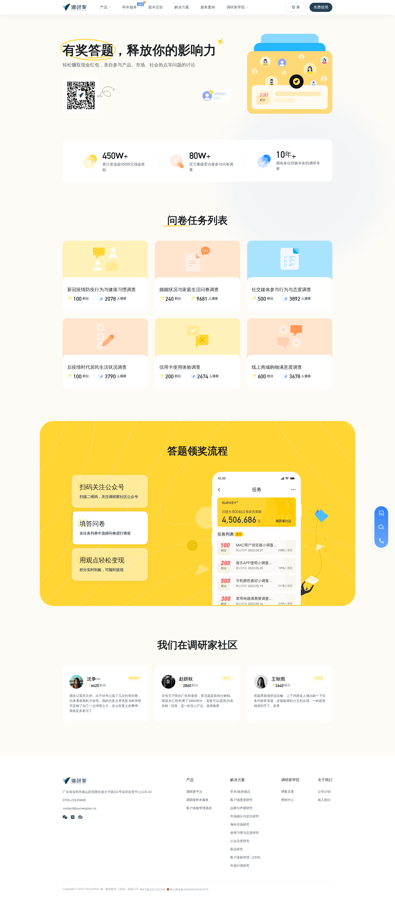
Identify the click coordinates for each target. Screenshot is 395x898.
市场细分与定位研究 (244, 816)
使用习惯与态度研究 (244, 833)
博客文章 (287, 791)
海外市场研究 (239, 824)
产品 (103, 7)
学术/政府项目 (240, 791)
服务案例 (207, 7)
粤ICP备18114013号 (152, 889)
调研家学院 (236, 7)
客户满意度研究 (241, 800)
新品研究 (236, 849)
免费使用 (321, 7)
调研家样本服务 (197, 800)
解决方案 (181, 7)
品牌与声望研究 (241, 808)
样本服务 (129, 7)
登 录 (296, 7)
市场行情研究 (239, 865)
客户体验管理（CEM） (246, 857)
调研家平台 (194, 791)
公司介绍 (324, 791)
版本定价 (155, 7)
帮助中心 (287, 800)
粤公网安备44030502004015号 (189, 889)
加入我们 (324, 800)
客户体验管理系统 (199, 808)
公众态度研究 (239, 841)
